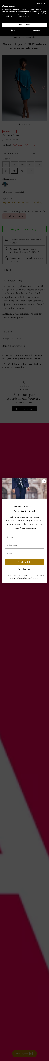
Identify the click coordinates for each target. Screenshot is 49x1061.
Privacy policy (41, 3)
